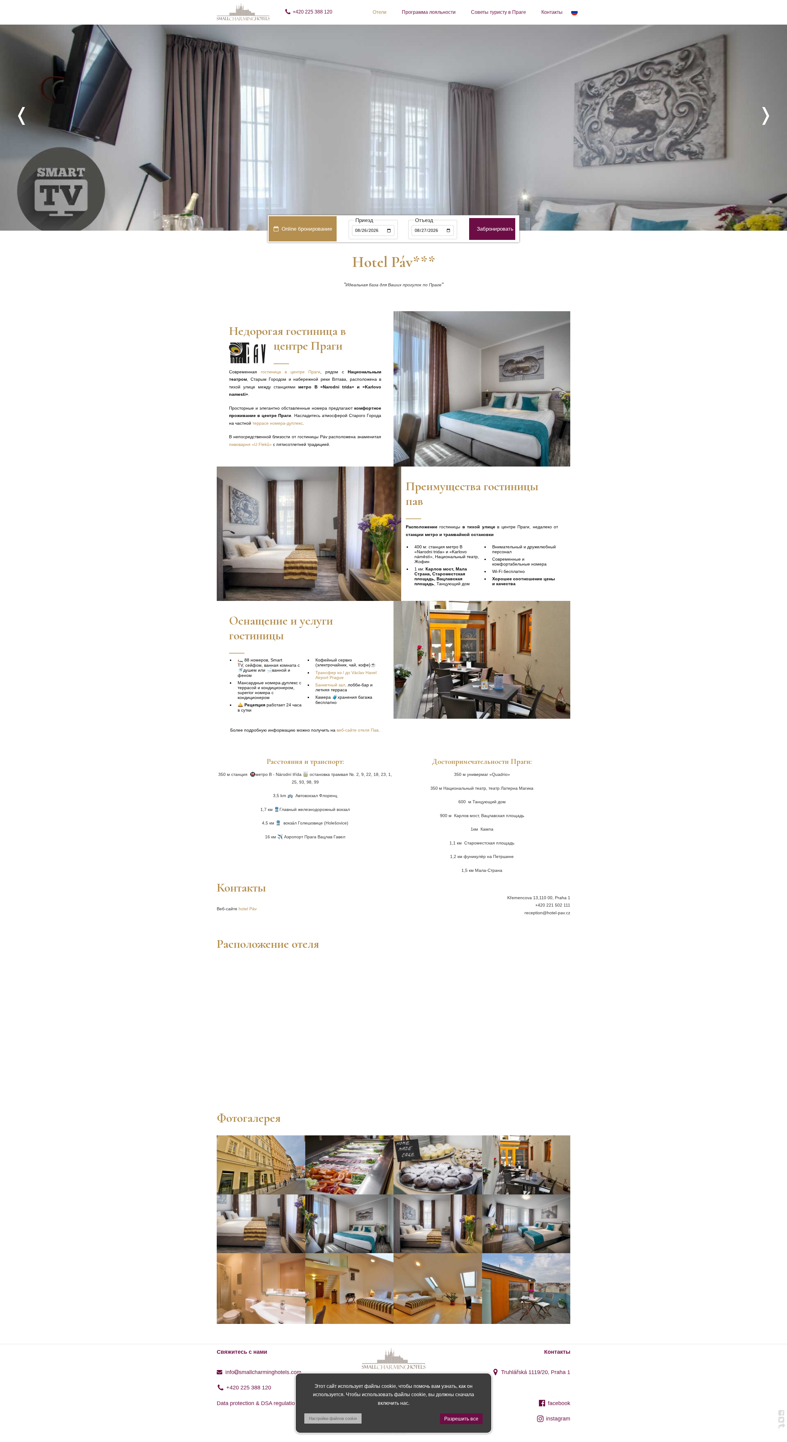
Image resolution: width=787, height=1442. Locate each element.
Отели (379, 12)
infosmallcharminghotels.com (262, 1372)
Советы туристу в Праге (498, 12)
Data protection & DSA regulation (257, 1403)
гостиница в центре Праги (290, 371)
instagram (558, 1419)
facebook (559, 1403)
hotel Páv (248, 908)
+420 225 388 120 (312, 11)
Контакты (552, 12)
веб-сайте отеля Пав (357, 730)
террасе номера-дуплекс (277, 423)
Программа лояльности (429, 12)
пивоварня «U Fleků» (251, 444)
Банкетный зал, (330, 684)
